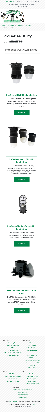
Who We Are (13, 373)
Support (16, 387)
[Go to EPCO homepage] (13, 21)
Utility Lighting (28, 25)
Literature (32, 343)
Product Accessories (13, 355)
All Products (10, 25)
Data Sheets (32, 345)
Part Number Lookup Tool (32, 360)
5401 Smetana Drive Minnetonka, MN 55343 (27, 1)
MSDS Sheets (32, 358)
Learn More (21, 112)
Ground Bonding (13, 350)
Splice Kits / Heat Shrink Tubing (13, 353)
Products (6, 340)
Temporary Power (13, 343)
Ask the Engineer (32, 378)
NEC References (32, 355)
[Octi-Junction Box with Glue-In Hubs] (22, 268)
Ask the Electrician (32, 376)
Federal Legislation (32, 348)
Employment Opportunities (13, 376)
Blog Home (32, 373)
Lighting (19, 25)
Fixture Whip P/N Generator (32, 367)
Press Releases (12, 378)
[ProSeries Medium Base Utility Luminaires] (22, 204)
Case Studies (32, 381)
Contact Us (23, 4)
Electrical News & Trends (32, 383)
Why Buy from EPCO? (13, 381)
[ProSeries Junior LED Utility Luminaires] (22, 137)
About (5, 371)
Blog (24, 371)
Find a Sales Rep (22, 392)
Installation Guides (32, 350)
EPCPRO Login (31, 4)
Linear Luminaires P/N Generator (32, 364)
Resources (26, 340)
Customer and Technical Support (22, 389)
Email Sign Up (22, 397)
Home (3, 25)
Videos (32, 353)
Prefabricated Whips (13, 345)
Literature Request (22, 394)
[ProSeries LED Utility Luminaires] (22, 73)
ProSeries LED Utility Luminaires (21, 95)
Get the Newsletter (14, 4)
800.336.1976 (10, 1)
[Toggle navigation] (41, 16)
